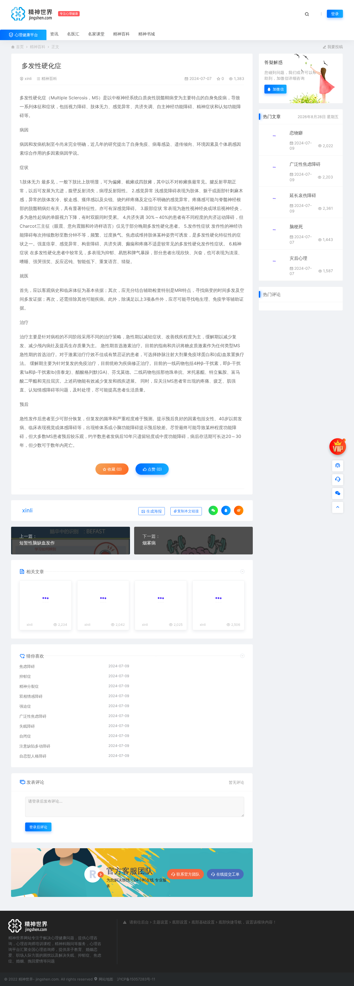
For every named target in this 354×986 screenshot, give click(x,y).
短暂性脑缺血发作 (37, 543)
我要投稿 (334, 46)
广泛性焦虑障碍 (32, 716)
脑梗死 (296, 226)
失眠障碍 (27, 726)
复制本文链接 (188, 511)
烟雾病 (149, 543)
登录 (335, 13)
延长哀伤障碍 (303, 195)
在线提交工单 (228, 874)
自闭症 (25, 736)
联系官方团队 (188, 874)
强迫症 (25, 706)
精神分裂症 (29, 686)
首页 (20, 46)
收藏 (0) (114, 469)
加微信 (278, 89)
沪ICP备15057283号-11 (136, 979)
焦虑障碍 (27, 666)
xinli (28, 78)
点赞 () (154, 469)
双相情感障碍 (31, 696)
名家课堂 (96, 34)
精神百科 (121, 34)
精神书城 (146, 34)
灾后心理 (298, 258)
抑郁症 (25, 676)
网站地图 (105, 979)
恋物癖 (296, 133)
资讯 (54, 34)
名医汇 (73, 34)
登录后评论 (38, 827)
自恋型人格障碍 (32, 756)
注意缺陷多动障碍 (34, 746)
